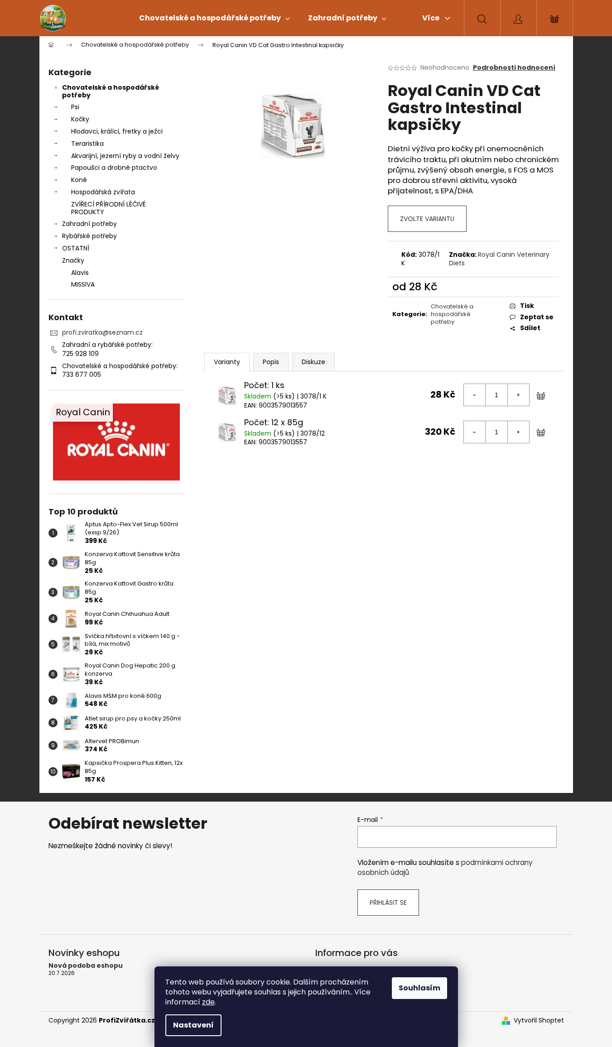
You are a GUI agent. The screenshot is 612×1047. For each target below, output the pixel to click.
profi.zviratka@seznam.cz (102, 332)
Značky (73, 260)
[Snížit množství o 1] (475, 395)
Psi (75, 106)
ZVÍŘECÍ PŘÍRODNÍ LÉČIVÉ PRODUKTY (108, 208)
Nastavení (193, 1025)
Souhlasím (419, 988)
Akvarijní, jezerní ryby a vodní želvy (125, 155)
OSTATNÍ (75, 248)
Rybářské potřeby (89, 235)
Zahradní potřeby (89, 223)
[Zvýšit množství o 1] (518, 395)
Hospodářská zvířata (103, 192)
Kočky (80, 119)
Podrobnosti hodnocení (514, 67)
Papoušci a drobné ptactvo (114, 167)
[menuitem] (214, 18)
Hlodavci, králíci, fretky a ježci (117, 131)
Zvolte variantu (427, 218)
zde (208, 1002)
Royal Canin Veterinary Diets (499, 259)
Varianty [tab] (227, 361)
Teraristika (87, 143)
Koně (79, 179)
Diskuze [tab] (313, 361)
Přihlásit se (388, 902)
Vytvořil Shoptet (539, 1020)
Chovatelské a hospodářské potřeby (110, 91)
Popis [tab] (271, 361)
